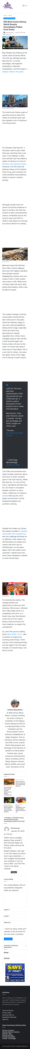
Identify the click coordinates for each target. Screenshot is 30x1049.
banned (5, 496)
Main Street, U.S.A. (14, 634)
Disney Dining (7, 1035)
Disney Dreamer (8, 1037)
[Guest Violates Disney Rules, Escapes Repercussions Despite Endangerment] (9, 782)
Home (5, 15)
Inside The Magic (9, 1038)
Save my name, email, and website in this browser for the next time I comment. (15, 931)
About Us (5, 1019)
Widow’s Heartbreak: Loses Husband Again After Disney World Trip (20, 808)
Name (7, 910)
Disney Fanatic (8, 1030)
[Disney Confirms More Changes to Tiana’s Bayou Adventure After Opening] (9, 800)
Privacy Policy (6, 1013)
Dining (10, 15)
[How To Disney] (7, 5)
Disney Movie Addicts (11, 1032)
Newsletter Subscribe (9, 1017)
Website (7, 922)
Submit (7, 958)
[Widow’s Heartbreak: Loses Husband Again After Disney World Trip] (21, 800)
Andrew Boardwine (9, 32)
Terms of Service (7, 1010)
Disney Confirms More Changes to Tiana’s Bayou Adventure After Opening (8, 808)
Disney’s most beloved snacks (14, 164)
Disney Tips (7, 1034)
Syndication (12, 18)
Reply (14, 872)
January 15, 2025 (13, 465)
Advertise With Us (8, 1015)
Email (6, 916)
